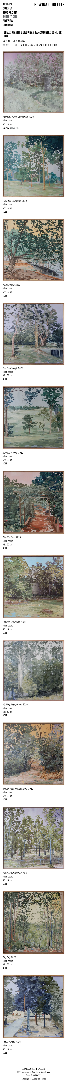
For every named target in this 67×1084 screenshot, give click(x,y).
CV (31, 45)
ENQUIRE (14, 127)
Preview (8, 20)
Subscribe (36, 1078)
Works (6, 45)
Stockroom (10, 12)
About (24, 45)
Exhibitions (10, 16)
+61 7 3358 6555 (34, 1075)
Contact (8, 25)
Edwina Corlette (49, 4)
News (39, 45)
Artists (7, 4)
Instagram (25, 1078)
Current (8, 8)
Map (44, 1078)
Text (15, 45)
